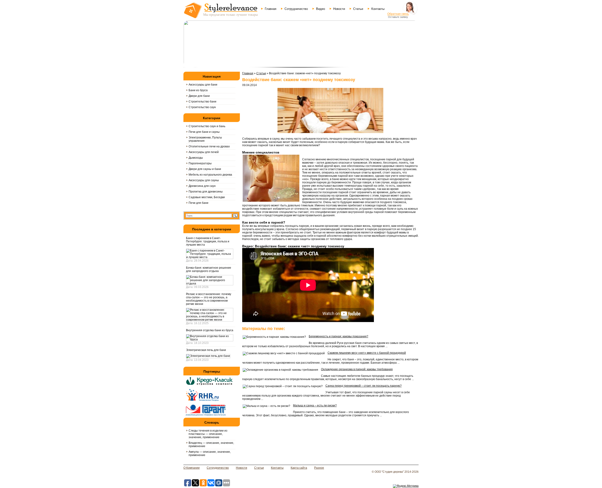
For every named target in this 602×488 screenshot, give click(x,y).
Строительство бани (202, 101)
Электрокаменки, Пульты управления (205, 139)
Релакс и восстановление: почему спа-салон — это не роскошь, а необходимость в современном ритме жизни (208, 299)
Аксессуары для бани (203, 84)
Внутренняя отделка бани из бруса (209, 330)
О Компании (191, 467)
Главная (270, 9)
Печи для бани (198, 203)
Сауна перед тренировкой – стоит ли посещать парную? (363, 385)
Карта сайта (299, 467)
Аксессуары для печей (204, 152)
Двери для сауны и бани (205, 169)
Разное (319, 467)
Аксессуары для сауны (204, 180)
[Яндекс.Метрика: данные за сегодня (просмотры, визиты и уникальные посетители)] (406, 486)
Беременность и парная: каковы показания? (338, 336)
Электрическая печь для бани (206, 350)
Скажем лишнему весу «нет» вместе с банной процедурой (367, 352)
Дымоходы (196, 157)
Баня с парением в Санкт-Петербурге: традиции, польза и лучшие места (207, 241)
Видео (320, 9)
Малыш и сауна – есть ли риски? (315, 405)
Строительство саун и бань (207, 126)
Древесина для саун (202, 186)
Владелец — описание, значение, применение (211, 444)
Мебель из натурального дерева (210, 174)
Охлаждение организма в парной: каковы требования (357, 369)
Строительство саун (202, 107)
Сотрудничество (296, 9)
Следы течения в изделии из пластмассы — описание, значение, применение (208, 434)
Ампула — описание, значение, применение (210, 453)
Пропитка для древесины (206, 191)
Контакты (377, 9)
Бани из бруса (198, 90)
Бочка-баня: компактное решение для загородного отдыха (208, 269)
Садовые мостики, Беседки (207, 197)
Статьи (358, 9)
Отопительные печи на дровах (209, 146)
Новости (339, 9)
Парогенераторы (200, 163)
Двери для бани (199, 96)
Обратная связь (398, 14)
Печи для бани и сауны (204, 132)
